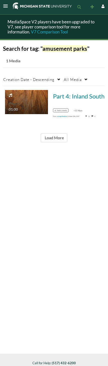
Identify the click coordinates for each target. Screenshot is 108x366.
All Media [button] (73, 79)
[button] (7, 6)
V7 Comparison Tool (49, 31)
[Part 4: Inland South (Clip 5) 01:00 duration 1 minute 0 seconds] (26, 101)
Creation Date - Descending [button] (29, 79)
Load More (54, 137)
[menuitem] (79, 7)
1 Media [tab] (13, 60)
